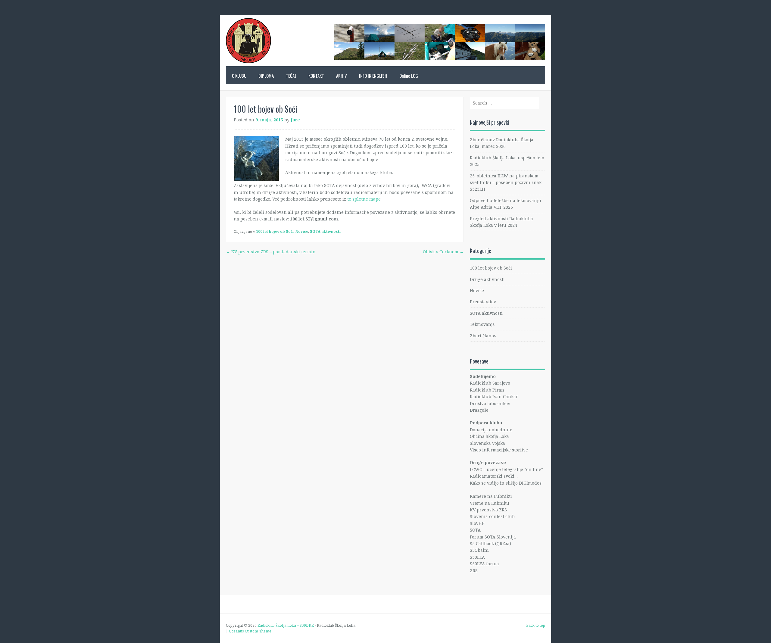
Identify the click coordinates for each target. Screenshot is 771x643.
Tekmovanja (482, 324)
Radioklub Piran (487, 390)
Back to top (535, 625)
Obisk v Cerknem (443, 251)
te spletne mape (364, 199)
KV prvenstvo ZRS (488, 510)
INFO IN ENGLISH (373, 75)
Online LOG (408, 75)
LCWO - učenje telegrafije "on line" (506, 469)
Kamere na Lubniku (491, 496)
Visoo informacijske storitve (499, 450)
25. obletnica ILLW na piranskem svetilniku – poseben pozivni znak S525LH (506, 182)
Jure (295, 120)
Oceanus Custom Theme (250, 631)
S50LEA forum (484, 564)
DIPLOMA (266, 75)
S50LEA (477, 557)
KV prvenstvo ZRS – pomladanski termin (271, 251)
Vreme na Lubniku (489, 503)
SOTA (475, 530)
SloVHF (477, 523)
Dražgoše (479, 410)
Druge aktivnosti (487, 279)
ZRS (474, 570)
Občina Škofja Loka (489, 436)
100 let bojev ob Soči (275, 231)
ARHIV (341, 75)
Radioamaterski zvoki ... (494, 476)
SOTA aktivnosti (325, 231)
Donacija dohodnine (491, 429)
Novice (301, 231)
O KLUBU (239, 75)
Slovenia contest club (492, 516)
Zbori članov (483, 336)
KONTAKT (316, 75)
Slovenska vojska (487, 443)
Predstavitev (483, 301)
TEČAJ (291, 75)
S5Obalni (479, 550)
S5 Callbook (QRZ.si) (490, 543)
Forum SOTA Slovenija (493, 537)
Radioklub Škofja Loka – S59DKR (248, 43)
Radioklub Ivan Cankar (494, 396)
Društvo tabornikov (490, 403)
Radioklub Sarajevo (490, 383)
